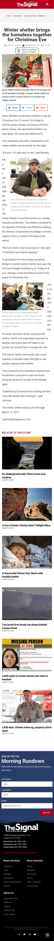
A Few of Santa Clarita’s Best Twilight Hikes (26, 525)
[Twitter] (24, 934)
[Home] (3, 16)
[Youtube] (35, 934)
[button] (7, 4)
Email (4, 801)
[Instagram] (30, 934)
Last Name (6, 790)
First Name (6, 779)
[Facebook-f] (19, 934)
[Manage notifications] (47, 935)
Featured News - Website (34, 16)
